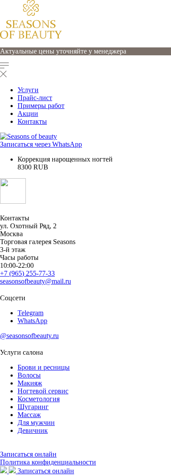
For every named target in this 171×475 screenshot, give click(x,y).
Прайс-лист (35, 97)
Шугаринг (33, 406)
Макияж (30, 383)
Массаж (29, 414)
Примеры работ (41, 105)
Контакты (32, 121)
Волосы (29, 375)
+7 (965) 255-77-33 (27, 273)
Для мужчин (36, 422)
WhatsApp (32, 320)
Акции (28, 113)
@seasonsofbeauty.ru (29, 335)
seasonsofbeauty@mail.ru (35, 281)
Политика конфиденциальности (48, 462)
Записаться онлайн (28, 454)
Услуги (28, 90)
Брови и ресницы (44, 367)
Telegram (30, 313)
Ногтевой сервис (43, 391)
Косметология (39, 399)
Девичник (33, 430)
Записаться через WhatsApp (41, 144)
